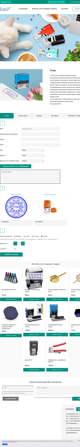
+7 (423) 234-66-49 (74, 430)
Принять (5, 444)
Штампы (39, 116)
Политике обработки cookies (56, 441)
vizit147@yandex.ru (71, 423)
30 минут (18, 236)
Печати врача (22, 116)
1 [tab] (49, 55)
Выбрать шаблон (16, 194)
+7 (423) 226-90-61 (74, 416)
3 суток (45, 236)
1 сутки (36, 236)
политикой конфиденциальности (66, 397)
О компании (23, 9)
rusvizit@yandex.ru (71, 433)
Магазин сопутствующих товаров (44, 9)
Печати (7, 116)
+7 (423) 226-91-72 (74, 418)
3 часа (27, 236)
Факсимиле (55, 116)
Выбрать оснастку (50, 194)
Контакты (64, 9)
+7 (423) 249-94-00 (74, 421)
